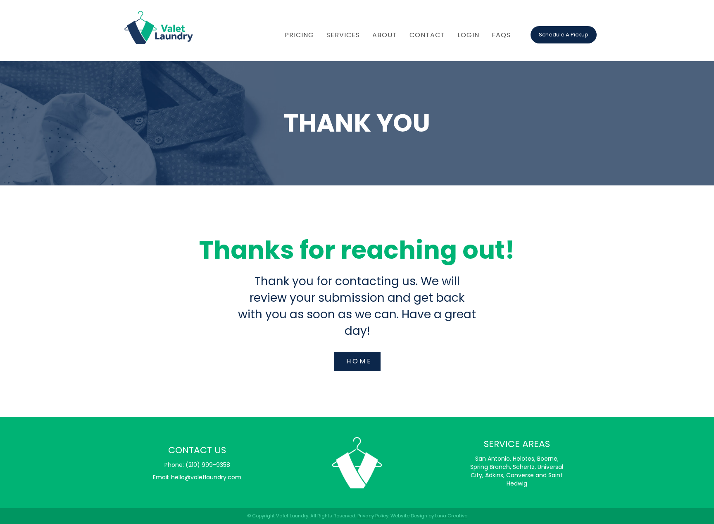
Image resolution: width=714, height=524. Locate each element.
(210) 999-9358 (208, 465)
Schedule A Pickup (563, 34)
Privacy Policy (372, 515)
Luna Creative (451, 515)
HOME (359, 361)
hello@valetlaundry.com (206, 477)
